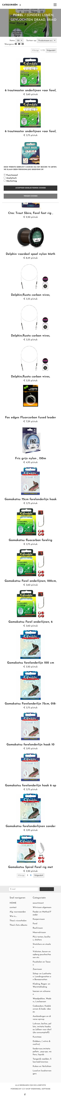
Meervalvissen (39, 932)
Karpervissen (39, 919)
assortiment (38, 903)
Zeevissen (37, 969)
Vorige (36, 50)
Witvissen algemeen (42, 907)
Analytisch (11, 178)
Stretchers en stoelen (42, 945)
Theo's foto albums (18, 925)
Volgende (50, 50)
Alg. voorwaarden (18, 912)
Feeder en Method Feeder (42, 913)
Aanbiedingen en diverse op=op (42, 1017)
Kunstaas (37, 1037)
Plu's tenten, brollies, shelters (41, 938)
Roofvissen (38, 928)
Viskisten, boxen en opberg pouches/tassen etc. (42, 954)
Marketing (11, 181)
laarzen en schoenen (41, 992)
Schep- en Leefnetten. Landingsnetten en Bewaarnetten (42, 977)
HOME (13, 903)
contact (13, 907)
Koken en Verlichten (42, 1066)
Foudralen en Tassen (41, 963)
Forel (18, 15)
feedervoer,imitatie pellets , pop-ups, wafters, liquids (42, 1052)
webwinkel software (40, 1089)
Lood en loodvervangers (42, 1072)
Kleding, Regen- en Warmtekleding (41, 985)
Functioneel (12, 175)
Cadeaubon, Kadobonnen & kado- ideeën (42, 1009)
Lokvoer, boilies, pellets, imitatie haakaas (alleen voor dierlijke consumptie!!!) (42, 1028)
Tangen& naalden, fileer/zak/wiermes (42, 1060)
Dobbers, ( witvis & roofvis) (41, 1042)
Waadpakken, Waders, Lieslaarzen (42, 1000)
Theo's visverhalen (18, 921)
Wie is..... (13, 916)
